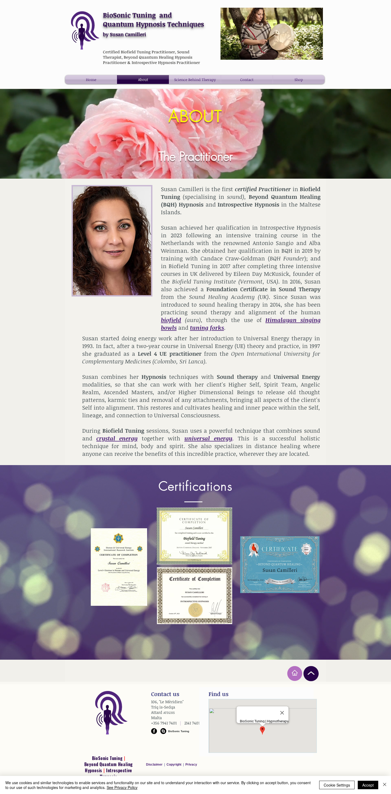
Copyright (174, 764)
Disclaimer (155, 764)
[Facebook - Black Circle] (154, 731)
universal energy (208, 438)
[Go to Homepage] (294, 673)
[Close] (384, 785)
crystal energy (117, 438)
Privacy (191, 764)
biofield (171, 320)
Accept (368, 785)
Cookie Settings (337, 785)
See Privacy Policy (122, 787)
